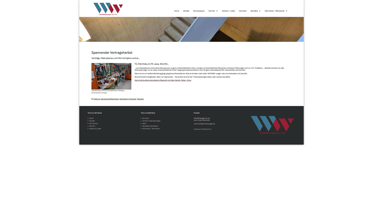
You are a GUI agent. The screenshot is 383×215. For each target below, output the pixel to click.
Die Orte (212, 11)
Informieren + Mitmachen (275, 11)
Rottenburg (124, 99)
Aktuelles (254, 11)
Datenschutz (206, 129)
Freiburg (96, 99)
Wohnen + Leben (228, 11)
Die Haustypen (199, 11)
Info (208, 120)
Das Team (243, 11)
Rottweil (132, 99)
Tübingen (140, 99)
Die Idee (186, 11)
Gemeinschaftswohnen (110, 99)
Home (176, 11)
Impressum (198, 129)
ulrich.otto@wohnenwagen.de (204, 124)
